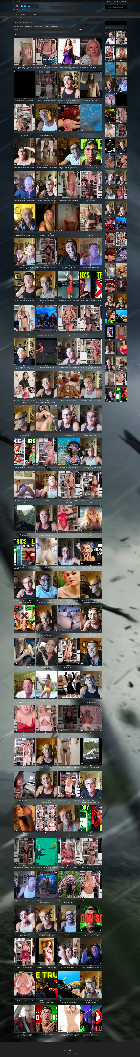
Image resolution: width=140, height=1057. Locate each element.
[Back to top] (135, 1052)
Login (118, 1)
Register (124, 1)
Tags (30, 14)
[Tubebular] (26, 6)
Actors (35, 14)
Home (16, 14)
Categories (23, 14)
